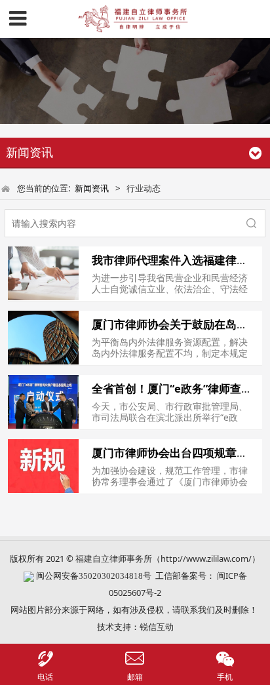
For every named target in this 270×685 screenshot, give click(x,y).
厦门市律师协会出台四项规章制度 (175, 452)
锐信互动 (157, 627)
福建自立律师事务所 (113, 558)
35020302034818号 (115, 576)
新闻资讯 (92, 188)
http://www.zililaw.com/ (206, 558)
